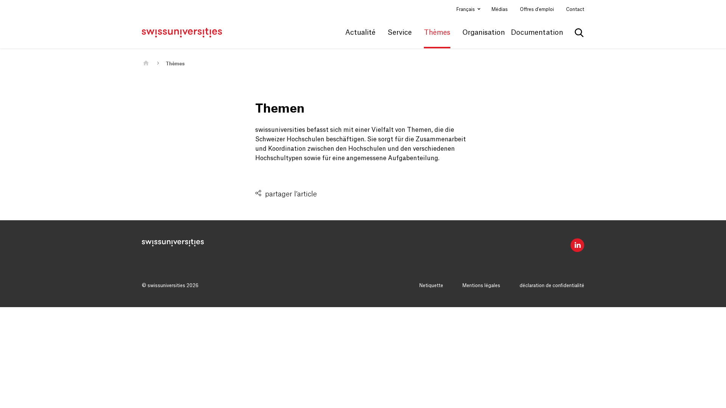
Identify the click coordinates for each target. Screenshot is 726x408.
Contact (575, 9)
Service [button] (400, 32)
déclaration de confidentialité (552, 285)
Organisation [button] (483, 32)
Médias (500, 9)
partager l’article (291, 194)
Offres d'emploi (537, 9)
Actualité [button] (360, 32)
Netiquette (431, 285)
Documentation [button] (537, 32)
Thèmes (175, 64)
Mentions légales (481, 285)
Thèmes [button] (437, 32)
